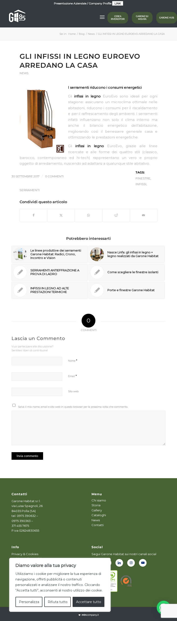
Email (72, 376)
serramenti (30, 190)
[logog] (17, 17)
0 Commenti (54, 176)
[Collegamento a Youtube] (143, 563)
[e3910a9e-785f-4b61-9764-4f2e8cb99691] (126, 580)
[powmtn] (89, 615)
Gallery (96, 510)
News (24, 73)
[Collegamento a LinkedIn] (119, 563)
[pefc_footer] (112, 580)
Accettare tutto (88, 602)
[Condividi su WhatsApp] (88, 215)
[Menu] (102, 17)
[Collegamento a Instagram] (131, 563)
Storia (95, 505)
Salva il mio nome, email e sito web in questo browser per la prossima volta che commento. (73, 406)
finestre (143, 178)
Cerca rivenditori (118, 17)
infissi (141, 184)
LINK (118, 3)
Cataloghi (98, 515)
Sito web (73, 391)
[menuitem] (102, 17)
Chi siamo (98, 500)
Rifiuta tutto (58, 602)
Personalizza (29, 602)
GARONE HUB (166, 17)
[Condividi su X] (61, 215)
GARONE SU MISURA (142, 17)
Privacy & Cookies (25, 554)
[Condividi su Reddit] (116, 215)
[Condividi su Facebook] (33, 215)
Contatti (97, 525)
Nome (72, 360)
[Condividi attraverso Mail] (143, 215)
